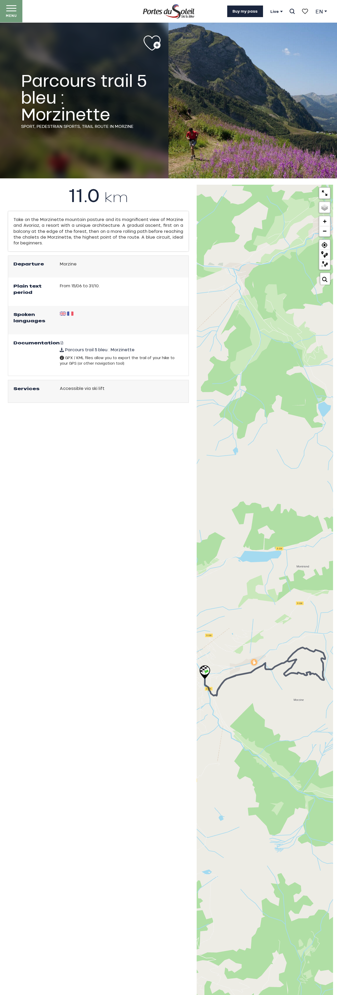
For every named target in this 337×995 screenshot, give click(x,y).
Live (274, 11)
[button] (292, 11)
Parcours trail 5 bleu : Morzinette (99, 349)
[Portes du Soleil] (168, 11)
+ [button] (324, 221)
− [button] (324, 231)
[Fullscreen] (324, 193)
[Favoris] (305, 11)
